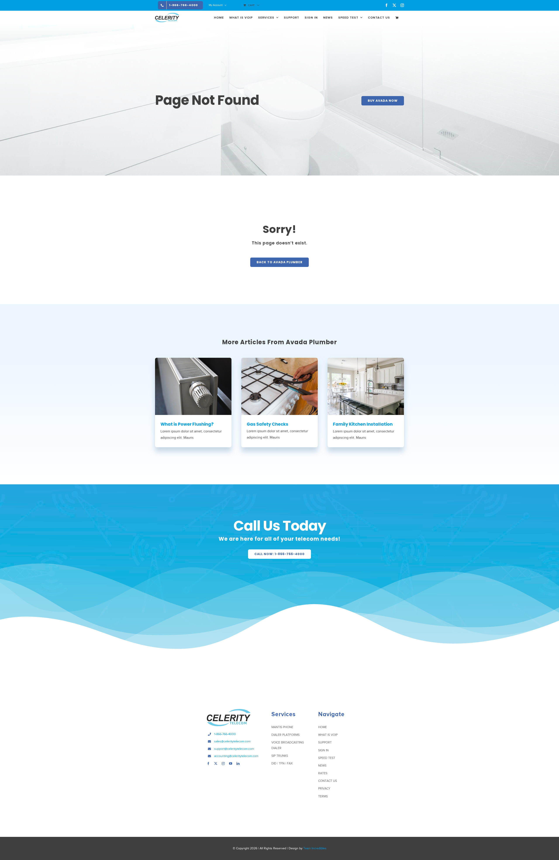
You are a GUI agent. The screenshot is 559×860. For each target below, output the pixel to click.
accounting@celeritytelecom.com (236, 756)
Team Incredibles (314, 848)
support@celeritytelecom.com (234, 748)
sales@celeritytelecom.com (232, 741)
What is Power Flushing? (187, 424)
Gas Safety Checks (267, 424)
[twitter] (215, 763)
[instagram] (223, 763)
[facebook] (208, 763)
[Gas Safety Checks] (279, 386)
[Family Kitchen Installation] (366, 386)
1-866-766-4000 (225, 734)
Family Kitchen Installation (363, 424)
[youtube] (230, 763)
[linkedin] (238, 763)
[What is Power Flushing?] (193, 386)
